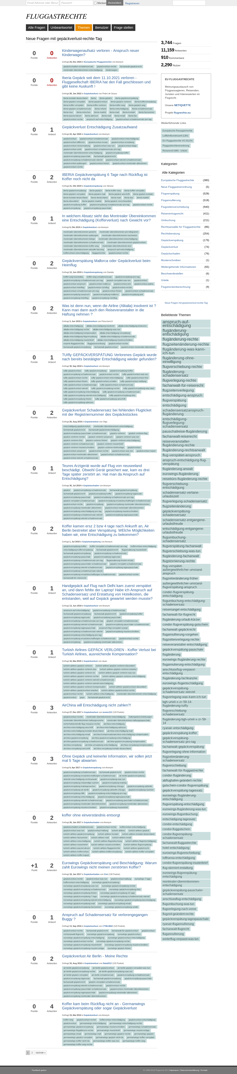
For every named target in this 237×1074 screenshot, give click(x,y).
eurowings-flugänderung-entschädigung (180, 797)
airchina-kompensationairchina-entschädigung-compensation (121, 734)
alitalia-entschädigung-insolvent (100, 326)
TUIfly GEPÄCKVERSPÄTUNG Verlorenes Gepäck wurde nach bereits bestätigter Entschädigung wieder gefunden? (109, 357)
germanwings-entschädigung (93, 1023)
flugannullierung (173, 933)
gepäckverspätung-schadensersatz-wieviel (179, 690)
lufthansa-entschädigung (179, 857)
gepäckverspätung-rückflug (104, 298)
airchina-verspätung (72, 745)
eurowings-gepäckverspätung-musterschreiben (126, 945)
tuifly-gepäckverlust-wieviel (76, 388)
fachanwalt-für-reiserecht (183, 385)
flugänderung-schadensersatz (175, 373)
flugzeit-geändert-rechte (178, 913)
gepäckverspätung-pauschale (183, 649)
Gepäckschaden (170, 253)
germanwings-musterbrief (108, 1030)
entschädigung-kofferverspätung (78, 550)
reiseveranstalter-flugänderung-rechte (179, 443)
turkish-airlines (118, 830)
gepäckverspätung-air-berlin (76, 790)
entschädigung (174, 405)
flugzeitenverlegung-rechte (181, 639)
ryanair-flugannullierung (178, 923)
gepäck (67, 490)
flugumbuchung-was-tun (178, 903)
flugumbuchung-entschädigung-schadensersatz (184, 602)
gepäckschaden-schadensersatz (78, 66)
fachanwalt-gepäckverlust (106, 347)
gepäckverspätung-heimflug (76, 298)
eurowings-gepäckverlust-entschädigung (126, 938)
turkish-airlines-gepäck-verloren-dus (80, 669)
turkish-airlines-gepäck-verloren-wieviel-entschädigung (88, 683)
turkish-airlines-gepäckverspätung (79, 834)
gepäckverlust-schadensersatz (94, 139)
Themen (84, 27)
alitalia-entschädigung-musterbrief (79, 340)
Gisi (106, 874)
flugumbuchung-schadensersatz (174, 539)
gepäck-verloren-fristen (96, 440)
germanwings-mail (93, 1034)
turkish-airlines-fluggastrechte (107, 848)
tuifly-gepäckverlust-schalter (104, 381)
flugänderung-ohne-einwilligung (179, 360)
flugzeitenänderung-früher (180, 578)
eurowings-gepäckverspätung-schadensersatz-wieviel (125, 896)
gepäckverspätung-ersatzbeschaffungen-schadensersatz (125, 501)
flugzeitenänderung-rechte (186, 344)
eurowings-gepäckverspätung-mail (79, 903)
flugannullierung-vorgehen (180, 634)
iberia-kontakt (129, 112)
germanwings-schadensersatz (142, 1027)
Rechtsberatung (170, 233)
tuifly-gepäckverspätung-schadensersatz (121, 392)
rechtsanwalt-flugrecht (74, 934)
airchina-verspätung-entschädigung (101, 745)
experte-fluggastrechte (74, 343)
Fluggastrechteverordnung (176, 145)
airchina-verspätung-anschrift (77, 748)
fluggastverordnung (96, 343)
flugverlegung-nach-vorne (179, 908)
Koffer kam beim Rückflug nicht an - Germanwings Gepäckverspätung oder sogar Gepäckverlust (103, 1006)
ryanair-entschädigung (178, 728)
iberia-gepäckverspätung (127, 98)
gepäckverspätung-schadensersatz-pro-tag (179, 739)
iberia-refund (100, 109)
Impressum (174, 1070)
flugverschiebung (174, 765)
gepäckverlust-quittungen (75, 163)
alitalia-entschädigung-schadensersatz (118, 336)
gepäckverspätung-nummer (141, 790)
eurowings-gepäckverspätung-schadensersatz (85, 889)
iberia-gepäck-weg (137, 105)
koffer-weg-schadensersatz (99, 277)
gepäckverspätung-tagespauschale (186, 918)
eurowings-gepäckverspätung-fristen (80, 893)
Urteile (165, 280)
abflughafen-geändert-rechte (182, 780)
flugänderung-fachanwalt (181, 556)
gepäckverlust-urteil (72, 149)
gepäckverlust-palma (143, 284)
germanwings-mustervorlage (136, 1030)
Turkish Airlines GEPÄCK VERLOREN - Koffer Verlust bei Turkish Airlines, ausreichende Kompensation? (109, 652)
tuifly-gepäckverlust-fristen (75, 381)
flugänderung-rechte (180, 339)
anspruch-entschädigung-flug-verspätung (185, 462)
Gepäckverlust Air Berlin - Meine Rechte (95, 956)
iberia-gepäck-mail (97, 194)
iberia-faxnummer (146, 112)
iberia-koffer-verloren (96, 105)
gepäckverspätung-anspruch (77, 294)
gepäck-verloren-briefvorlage (111, 447)
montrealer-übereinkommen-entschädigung (181, 883)
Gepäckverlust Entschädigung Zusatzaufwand (99, 127)
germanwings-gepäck (144, 1034)
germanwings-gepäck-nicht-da (109, 1037)
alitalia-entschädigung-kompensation (80, 333)
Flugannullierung (171, 200)
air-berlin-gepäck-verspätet (76, 975)
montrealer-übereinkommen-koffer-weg (81, 246)
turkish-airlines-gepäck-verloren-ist (79, 673)
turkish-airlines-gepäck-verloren (78, 666)
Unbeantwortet (61, 27)
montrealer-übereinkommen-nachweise (119, 235)
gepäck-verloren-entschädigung (125, 440)
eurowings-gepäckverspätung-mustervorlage (84, 948)
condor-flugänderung (177, 775)
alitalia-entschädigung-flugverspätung (80, 336)
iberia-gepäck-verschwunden (118, 201)
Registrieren (132, 3)
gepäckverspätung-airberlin (139, 786)
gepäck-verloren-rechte (74, 437)
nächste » (41, 1052)
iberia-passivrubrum (72, 116)
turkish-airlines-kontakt (108, 834)
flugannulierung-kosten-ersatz (120, 560)
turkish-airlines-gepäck (139, 830)
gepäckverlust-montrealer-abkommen (130, 163)
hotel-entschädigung (176, 847)
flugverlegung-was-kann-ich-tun (184, 697)
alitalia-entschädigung (73, 326)
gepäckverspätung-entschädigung (79, 797)
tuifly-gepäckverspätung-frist (122, 395)
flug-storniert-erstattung (178, 867)
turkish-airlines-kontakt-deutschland (138, 834)
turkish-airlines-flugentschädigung (141, 841)
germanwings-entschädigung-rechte (126, 1023)
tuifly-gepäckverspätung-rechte (105, 388)
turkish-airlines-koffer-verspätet (139, 851)
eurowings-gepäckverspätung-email (114, 903)
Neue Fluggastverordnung (176, 186)
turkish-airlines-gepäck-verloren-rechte (81, 676)
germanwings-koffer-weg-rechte (78, 1044)
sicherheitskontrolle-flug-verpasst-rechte (82, 724)
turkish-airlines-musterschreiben (105, 844)
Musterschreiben (171, 260)
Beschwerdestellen (172, 273)
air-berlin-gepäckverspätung (132, 776)
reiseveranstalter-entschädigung (185, 644)
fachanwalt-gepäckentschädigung (104, 430)
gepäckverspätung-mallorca (105, 294)
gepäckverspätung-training (114, 783)
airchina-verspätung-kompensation (136, 745)
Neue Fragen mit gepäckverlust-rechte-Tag (186, 303)
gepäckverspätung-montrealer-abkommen (82, 508)
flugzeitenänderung (177, 506)
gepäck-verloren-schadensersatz (79, 444)
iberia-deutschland (99, 197)
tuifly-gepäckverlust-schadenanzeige (80, 385)
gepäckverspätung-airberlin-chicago (109, 790)
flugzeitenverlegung (178, 390)
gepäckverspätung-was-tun (112, 779)
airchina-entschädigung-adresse (111, 727)
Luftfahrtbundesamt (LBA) (175, 135)
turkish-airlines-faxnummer (76, 837)
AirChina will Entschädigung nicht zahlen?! (96, 705)
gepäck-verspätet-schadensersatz (79, 501)
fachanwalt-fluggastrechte (179, 842)
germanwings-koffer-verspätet (140, 1037)
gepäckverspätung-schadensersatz (177, 513)
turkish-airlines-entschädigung (100, 694)
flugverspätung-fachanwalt (182, 546)
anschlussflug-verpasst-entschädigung (179, 671)
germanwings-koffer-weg (134, 1041)
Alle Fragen (36, 27)
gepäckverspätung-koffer (180, 733)
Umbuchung (168, 220)
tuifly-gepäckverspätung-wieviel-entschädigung (85, 395)
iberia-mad (114, 112)
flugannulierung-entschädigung (184, 664)
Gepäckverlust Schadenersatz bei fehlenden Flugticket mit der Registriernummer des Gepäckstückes (106, 412)
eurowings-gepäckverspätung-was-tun (81, 886)
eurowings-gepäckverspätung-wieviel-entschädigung (87, 900)
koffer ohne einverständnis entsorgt (91, 815)
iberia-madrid (100, 112)
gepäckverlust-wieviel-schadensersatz (123, 160)
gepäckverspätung (72, 208)
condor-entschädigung (177, 824)
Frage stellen (123, 27)
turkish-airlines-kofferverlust (76, 851)
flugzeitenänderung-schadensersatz (176, 758)
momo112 (107, 712)
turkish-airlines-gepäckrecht (136, 848)
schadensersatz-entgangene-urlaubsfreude (184, 522)
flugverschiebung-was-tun (182, 551)
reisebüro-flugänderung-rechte (185, 479)
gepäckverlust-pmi (122, 284)
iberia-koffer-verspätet (74, 105)
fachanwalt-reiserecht (180, 436)
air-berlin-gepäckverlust (103, 968)
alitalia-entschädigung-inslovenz (132, 326)
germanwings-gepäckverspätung (78, 1027)
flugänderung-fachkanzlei (180, 678)
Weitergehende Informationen (178, 266)
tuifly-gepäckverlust (72, 371)
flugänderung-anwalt (178, 469)
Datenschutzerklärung (189, 1070)
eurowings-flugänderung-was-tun (184, 809)
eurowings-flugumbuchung (180, 814)
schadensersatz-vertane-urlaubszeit (181, 494)
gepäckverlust (70, 139)
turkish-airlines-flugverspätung (137, 844)
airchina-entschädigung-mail (119, 731)
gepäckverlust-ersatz (98, 142)
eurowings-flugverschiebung (181, 852)
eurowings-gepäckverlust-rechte (78, 941)
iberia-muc (68, 112)
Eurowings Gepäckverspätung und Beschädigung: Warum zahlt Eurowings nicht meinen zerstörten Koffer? (109, 865)
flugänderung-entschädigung (176, 332)
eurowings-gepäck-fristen (119, 948)
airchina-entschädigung (114, 724)
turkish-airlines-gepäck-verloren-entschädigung (123, 676)
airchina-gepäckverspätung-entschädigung (111, 738)
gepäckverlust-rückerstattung (77, 146)
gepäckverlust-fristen (99, 163)
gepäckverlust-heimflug (74, 287)
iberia (93, 98)
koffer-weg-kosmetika (73, 277)
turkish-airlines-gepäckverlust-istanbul (81, 690)
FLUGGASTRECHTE (56, 16)
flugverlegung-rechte (179, 380)
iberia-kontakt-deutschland (75, 98)
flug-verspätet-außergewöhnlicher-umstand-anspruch (183, 569)
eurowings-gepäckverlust (129, 934)
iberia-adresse (91, 116)
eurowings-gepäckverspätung (105, 882)
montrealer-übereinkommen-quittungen (81, 235)
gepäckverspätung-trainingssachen (79, 786)
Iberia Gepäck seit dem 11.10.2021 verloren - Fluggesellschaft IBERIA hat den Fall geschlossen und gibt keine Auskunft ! (106, 82)
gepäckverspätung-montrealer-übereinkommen (128, 504)
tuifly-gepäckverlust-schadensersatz (116, 385)
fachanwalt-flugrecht (176, 928)
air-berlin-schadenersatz (103, 975)
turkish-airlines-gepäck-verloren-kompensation (85, 687)
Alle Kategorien (173, 172)
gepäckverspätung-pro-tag (128, 277)
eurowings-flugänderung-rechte (184, 659)
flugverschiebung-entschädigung (176, 485)
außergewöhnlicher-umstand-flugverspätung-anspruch (183, 585)
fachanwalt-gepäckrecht (179, 629)
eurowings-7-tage (143, 879)
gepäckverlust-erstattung (122, 142)
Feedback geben (39, 1070)
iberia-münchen (84, 112)
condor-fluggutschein (176, 829)
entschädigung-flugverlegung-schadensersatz (175, 422)
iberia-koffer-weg (117, 105)
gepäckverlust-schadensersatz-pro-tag (133, 119)
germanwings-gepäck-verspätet (78, 1037)
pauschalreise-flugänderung (185, 431)
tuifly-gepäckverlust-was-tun (135, 374)
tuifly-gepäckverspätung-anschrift (110, 399)
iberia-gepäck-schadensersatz (77, 109)
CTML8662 (108, 926)
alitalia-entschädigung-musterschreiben (115, 340)
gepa (82, 697)
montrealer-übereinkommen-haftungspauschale (128, 720)
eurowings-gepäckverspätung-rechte (118, 886)
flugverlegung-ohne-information (184, 751)
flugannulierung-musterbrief (134, 550)
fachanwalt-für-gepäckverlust (125, 931)
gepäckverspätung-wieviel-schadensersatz (83, 518)
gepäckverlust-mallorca (99, 284)
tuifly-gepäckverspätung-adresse (78, 402)
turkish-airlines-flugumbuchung (108, 841)
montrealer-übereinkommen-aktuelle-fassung (84, 249)
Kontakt (204, 1070)
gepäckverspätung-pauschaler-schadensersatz (183, 892)
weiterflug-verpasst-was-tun (181, 938)
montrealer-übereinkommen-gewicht (80, 232)
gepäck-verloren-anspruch (101, 437)
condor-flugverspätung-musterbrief (185, 862)
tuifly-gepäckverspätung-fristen (77, 399)
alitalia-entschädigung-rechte (76, 329)
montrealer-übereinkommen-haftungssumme (84, 720)
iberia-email (120, 116)
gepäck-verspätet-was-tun (119, 280)
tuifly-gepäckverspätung (95, 371)
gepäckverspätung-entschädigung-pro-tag (82, 511)
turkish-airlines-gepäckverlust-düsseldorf (127, 687)
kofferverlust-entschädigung (76, 253)
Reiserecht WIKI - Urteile (175, 150)
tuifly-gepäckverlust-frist (137, 378)
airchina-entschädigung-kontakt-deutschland (84, 731)
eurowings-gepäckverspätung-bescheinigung (135, 900)
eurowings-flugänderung (180, 474)
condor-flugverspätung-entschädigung (179, 594)
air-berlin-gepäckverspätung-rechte (79, 971)
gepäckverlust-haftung (98, 830)
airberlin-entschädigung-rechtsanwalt (80, 779)
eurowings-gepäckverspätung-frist (124, 889)
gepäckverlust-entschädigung (125, 139)
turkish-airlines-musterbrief (76, 844)
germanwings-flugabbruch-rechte (78, 1030)
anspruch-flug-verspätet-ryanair (113, 628)
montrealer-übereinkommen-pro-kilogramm (119, 232)
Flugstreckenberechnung (175, 286)
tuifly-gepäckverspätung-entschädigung (81, 392)
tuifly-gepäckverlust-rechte (76, 378)
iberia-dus (128, 197)
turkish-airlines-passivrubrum (77, 848)
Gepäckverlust (169, 246)
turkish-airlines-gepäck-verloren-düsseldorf (115, 666)
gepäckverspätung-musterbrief (114, 807)
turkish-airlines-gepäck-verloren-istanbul (118, 669)
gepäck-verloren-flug (138, 433)
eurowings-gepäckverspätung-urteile (121, 907)
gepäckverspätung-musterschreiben (121, 511)
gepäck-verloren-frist (73, 440)
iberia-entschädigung (119, 109)
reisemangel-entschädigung (182, 609)
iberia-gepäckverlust (98, 102)
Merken (101, 3)
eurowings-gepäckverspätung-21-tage (117, 893)
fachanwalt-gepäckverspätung (183, 746)
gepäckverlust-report (146, 451)
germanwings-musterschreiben (111, 1027)
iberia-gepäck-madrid (91, 201)
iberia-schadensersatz (142, 109)
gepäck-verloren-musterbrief (110, 444)
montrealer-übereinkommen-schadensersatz (84, 242)
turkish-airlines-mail (100, 837)
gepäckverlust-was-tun (104, 146)
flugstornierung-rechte (179, 561)
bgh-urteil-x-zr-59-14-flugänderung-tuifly (177, 703)
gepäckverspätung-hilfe (74, 793)
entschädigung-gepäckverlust (77, 426)
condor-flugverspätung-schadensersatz (178, 836)
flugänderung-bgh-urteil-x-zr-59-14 (185, 721)
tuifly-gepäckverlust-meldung (133, 381)
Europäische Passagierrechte (177, 130)
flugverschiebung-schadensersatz (175, 712)
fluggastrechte (98, 253)
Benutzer (102, 27)
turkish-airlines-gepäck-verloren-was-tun (117, 673)
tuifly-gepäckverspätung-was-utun (138, 388)
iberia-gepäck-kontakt (143, 194)
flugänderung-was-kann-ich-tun (184, 351)
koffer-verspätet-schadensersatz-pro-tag (108, 546)
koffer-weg (68, 1020)
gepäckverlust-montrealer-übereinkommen (124, 508)
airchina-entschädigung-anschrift (78, 727)
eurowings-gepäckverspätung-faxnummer (82, 907)
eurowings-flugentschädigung (183, 683)
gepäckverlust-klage (127, 146)
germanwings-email (72, 1034)
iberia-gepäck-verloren (121, 102)
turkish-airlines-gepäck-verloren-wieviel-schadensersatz (89, 680)
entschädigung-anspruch (182, 395)
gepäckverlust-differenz (74, 142)
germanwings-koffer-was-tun (106, 1041)
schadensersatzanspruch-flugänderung (183, 412)
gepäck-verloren (117, 433)
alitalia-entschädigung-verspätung (115, 333)
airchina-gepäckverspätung (76, 738)
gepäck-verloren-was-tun (127, 437)
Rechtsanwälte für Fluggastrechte (181, 226)
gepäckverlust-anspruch (75, 284)
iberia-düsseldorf (71, 201)
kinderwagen (111, 70)
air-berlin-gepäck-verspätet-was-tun (134, 968)
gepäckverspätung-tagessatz (183, 790)
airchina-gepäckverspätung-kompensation (126, 741)
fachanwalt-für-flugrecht (179, 614)
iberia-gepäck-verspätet (74, 102)
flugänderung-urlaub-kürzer (181, 619)
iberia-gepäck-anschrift (119, 194)
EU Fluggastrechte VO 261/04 (178, 140)
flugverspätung (174, 400)
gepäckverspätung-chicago (111, 786)
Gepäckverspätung (172, 240)
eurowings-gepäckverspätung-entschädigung (84, 938)
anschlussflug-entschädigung (182, 898)
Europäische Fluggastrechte (177, 180)
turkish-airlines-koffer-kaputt (76, 855)
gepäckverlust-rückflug (98, 287)
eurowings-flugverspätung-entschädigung (180, 874)
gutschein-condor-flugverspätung (185, 785)
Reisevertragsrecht (172, 213)
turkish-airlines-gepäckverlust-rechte (118, 690)
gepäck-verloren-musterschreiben (79, 447)
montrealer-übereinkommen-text (116, 246)
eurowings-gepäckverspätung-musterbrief (82, 945)
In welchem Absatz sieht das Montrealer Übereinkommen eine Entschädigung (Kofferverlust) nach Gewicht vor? (109, 218)
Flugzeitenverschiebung (175, 206)
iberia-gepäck (106, 98)
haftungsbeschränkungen (140, 717)
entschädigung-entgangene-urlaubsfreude (183, 530)
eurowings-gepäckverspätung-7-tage (80, 896)
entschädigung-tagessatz (179, 819)
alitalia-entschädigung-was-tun (106, 329)
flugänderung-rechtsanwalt (184, 450)
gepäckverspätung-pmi (132, 294)
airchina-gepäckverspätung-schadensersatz (84, 741)
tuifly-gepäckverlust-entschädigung (107, 378)
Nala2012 (107, 963)
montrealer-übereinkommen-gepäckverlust (126, 242)
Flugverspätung (170, 193)
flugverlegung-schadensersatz (185, 501)
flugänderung (171, 654)
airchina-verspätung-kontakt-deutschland (112, 748)
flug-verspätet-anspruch (181, 455)
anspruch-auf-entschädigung (177, 324)
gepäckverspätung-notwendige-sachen (81, 783)
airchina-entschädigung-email (77, 734)
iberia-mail (106, 116)
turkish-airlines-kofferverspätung (107, 851)
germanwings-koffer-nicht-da (76, 1041)
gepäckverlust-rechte (106, 66)
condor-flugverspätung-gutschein (185, 624)
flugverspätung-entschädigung (183, 804)
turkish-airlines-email (121, 837)
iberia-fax (132, 116)
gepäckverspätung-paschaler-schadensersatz (127, 800)
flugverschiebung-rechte (182, 367)
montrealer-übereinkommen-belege (79, 239)
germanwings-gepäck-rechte (118, 1034)
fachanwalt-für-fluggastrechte (183, 770)
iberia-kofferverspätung (145, 102)
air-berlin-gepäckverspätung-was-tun (115, 971)
